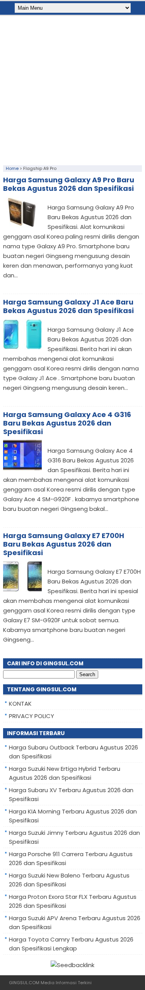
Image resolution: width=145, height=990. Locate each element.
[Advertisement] (72, 88)
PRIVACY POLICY (31, 716)
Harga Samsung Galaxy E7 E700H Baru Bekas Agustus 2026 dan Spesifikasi (63, 544)
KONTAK (20, 703)
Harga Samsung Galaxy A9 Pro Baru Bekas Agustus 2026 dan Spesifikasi (68, 184)
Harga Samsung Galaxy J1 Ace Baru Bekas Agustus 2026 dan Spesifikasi (68, 306)
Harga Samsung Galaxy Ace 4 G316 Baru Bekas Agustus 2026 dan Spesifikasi (67, 423)
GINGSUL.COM (24, 983)
